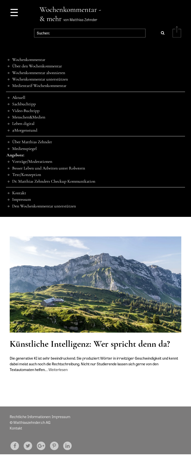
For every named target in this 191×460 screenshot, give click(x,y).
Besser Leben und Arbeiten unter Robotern (48, 168)
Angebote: (15, 155)
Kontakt (19, 193)
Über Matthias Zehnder (32, 141)
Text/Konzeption (26, 174)
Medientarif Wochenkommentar (39, 85)
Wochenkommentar (28, 59)
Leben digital (23, 123)
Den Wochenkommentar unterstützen (44, 206)
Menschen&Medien (28, 117)
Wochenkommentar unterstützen (40, 79)
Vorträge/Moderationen (32, 161)
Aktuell (18, 97)
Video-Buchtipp (26, 110)
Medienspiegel (24, 148)
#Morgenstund (24, 130)
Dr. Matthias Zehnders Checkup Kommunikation (53, 181)
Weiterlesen (58, 369)
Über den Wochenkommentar (37, 66)
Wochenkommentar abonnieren (38, 72)
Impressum (21, 199)
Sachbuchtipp (24, 104)
